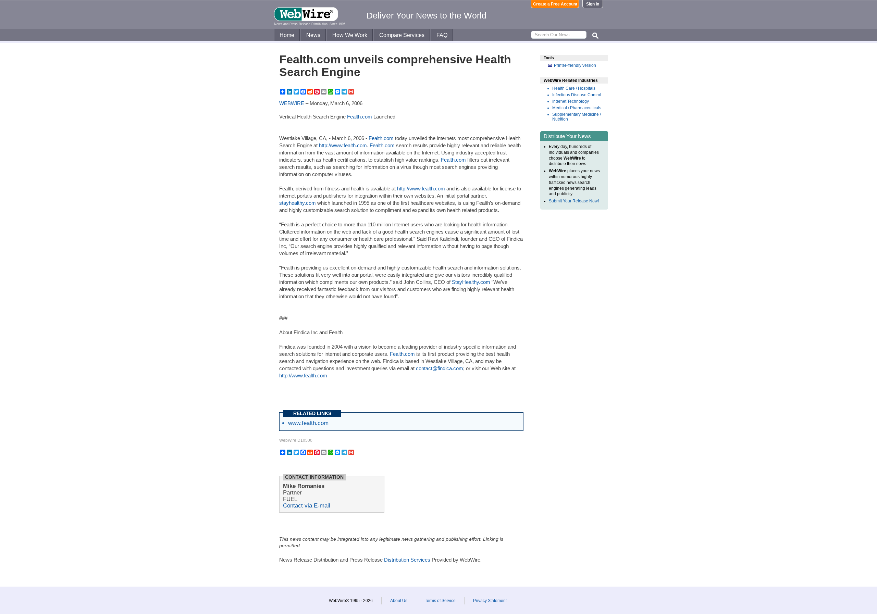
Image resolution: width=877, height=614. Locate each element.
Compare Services (401, 35)
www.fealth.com (308, 423)
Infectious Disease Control (576, 94)
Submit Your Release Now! (574, 201)
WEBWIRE (291, 103)
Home (287, 35)
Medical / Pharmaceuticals (576, 107)
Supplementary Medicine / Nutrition (576, 117)
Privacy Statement (490, 600)
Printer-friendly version (575, 65)
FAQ (441, 35)
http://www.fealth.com (343, 145)
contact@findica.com (439, 368)
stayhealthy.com (297, 203)
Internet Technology (570, 101)
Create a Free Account (555, 4)
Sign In (592, 4)
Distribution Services (407, 560)
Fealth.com (359, 117)
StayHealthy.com (471, 282)
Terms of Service (440, 600)
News (313, 35)
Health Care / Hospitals (573, 88)
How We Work (349, 35)
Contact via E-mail (306, 505)
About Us (398, 600)
